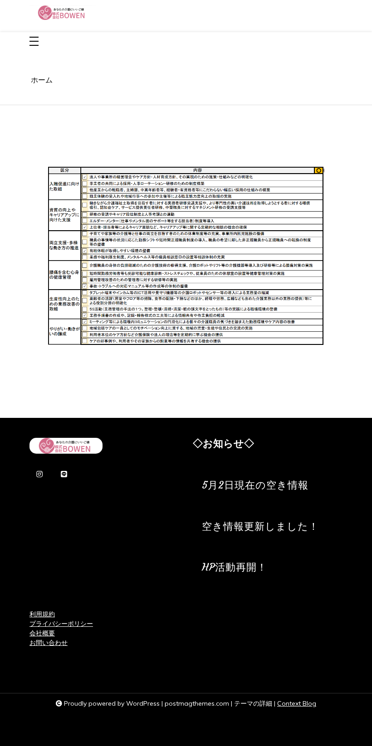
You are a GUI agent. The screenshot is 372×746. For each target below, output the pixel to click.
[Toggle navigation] (34, 42)
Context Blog (296, 703)
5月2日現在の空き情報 (255, 485)
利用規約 (42, 614)
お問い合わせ (48, 643)
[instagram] (39, 474)
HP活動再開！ (234, 567)
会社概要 (42, 633)
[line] (64, 474)
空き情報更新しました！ (260, 526)
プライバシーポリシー (61, 624)
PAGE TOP (355, 715)
